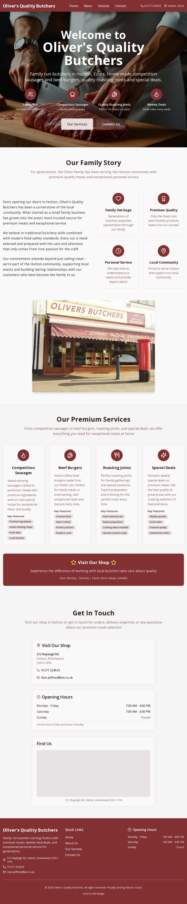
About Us (71, 843)
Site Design (98, 893)
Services (103, 6)
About (88, 6)
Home (73, 6)
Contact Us (111, 124)
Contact (120, 6)
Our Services (77, 124)
